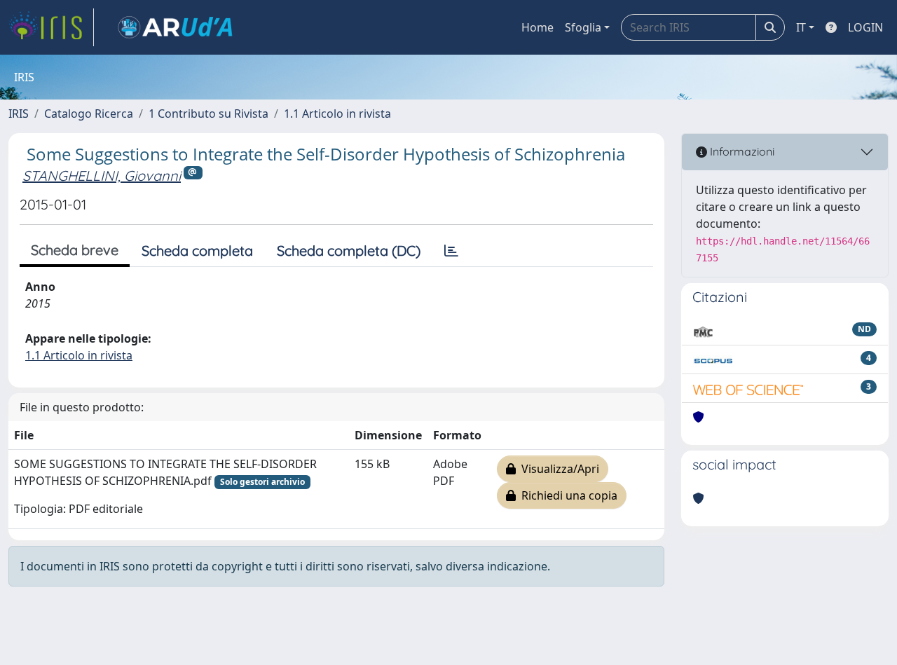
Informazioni (740, 151)
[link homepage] (51, 27)
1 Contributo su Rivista (208, 113)
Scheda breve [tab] (74, 250)
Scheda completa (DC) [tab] (348, 250)
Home (537, 27)
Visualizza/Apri (557, 469)
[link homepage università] (175, 27)
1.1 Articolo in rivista (337, 113)
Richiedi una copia (566, 495)
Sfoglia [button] (583, 27)
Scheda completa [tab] (197, 250)
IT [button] (801, 27)
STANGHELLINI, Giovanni (101, 175)
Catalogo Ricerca (88, 113)
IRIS (18, 113)
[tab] (451, 251)
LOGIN (865, 27)
